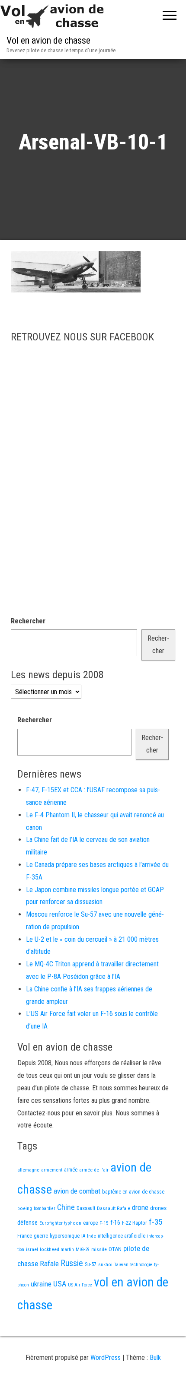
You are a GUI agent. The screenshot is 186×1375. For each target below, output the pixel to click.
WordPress (105, 1357)
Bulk (155, 1357)
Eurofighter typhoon (60, 1223)
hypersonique (65, 1235)
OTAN (115, 1249)
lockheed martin (57, 1249)
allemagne (28, 1170)
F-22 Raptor (134, 1222)
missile (99, 1249)
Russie (72, 1263)
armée (70, 1170)
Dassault (86, 1208)
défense (27, 1222)
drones (158, 1208)
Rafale (49, 1263)
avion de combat (77, 1191)
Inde (91, 1236)
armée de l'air (94, 1170)
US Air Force (80, 1285)
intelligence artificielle (121, 1236)
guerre (41, 1235)
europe (90, 1223)
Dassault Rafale (113, 1208)
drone (140, 1207)
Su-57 (90, 1264)
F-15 (104, 1223)
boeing (24, 1208)
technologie (141, 1264)
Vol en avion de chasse (48, 40)
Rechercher (28, 621)
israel (32, 1249)
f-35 (155, 1222)
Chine (66, 1207)
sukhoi (105, 1264)
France (24, 1235)
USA (59, 1284)
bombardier (44, 1208)
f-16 (115, 1222)
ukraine (41, 1284)
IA (83, 1236)
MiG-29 (83, 1249)
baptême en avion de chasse (133, 1192)
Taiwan (121, 1264)
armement (51, 1170)
